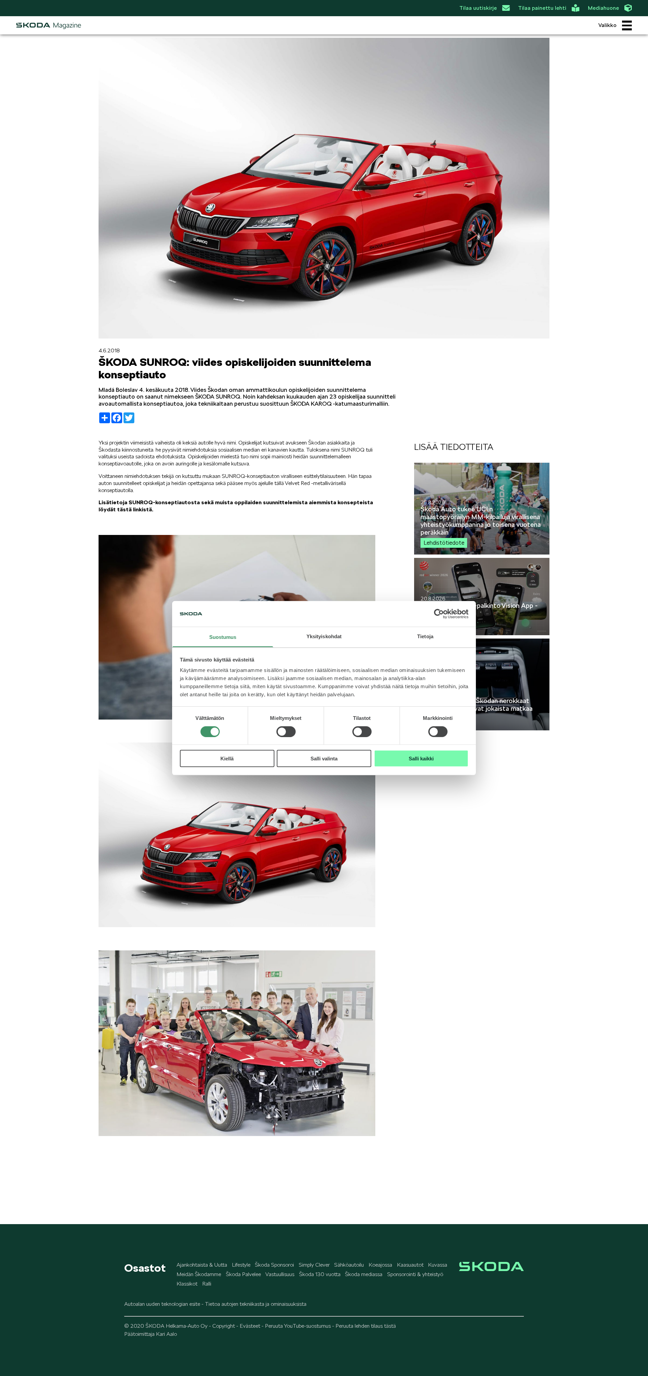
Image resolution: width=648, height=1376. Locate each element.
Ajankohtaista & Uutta (202, 1265)
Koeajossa (380, 1265)
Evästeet (250, 1326)
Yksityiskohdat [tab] (324, 636)
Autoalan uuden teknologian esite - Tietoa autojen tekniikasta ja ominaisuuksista (215, 1304)
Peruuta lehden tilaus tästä (365, 1326)
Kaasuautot (410, 1265)
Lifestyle (241, 1265)
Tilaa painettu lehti (542, 8)
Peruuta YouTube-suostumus (298, 1326)
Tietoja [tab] (425, 636)
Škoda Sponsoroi (274, 1265)
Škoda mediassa (363, 1274)
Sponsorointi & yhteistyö (415, 1274)
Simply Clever (314, 1265)
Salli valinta (324, 758)
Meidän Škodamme (199, 1274)
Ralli (206, 1283)
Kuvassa (437, 1265)
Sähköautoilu (349, 1265)
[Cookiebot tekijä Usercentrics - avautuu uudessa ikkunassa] (438, 614)
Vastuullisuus (279, 1274)
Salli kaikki (421, 758)
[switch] (286, 731)
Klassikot (187, 1283)
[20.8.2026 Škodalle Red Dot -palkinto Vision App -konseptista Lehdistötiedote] (481, 633)
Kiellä (227, 758)
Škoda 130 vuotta (320, 1274)
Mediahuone (603, 8)
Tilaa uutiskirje (478, 8)
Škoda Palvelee (243, 1274)
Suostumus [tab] (223, 637)
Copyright (223, 1326)
